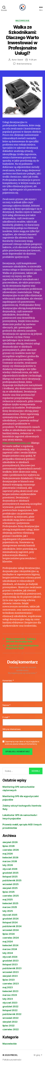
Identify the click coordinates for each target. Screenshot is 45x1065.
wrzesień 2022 (10, 1018)
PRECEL (14, 1055)
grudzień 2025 (10, 872)
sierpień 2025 (10, 888)
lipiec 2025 (8, 892)
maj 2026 (7, 853)
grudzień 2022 (10, 1006)
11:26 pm (33, 59)
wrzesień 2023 (10, 972)
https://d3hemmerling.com (16, 443)
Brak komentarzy (24, 64)
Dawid (20, 59)
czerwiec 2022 (10, 1029)
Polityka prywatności (11, 1059)
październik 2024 (12, 926)
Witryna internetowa (11, 729)
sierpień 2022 (10, 1021)
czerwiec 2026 (10, 850)
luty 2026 (7, 865)
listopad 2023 (10, 964)
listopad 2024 (10, 922)
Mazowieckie (23, 20)
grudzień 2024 (10, 918)
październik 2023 (12, 968)
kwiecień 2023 (10, 991)
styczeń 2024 (9, 956)
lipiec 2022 (8, 1025)
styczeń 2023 (9, 1002)
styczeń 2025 (9, 914)
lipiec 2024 (8, 934)
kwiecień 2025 (10, 903)
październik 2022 (11, 1014)
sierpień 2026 (10, 842)
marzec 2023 (9, 995)
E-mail (6, 717)
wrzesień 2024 (10, 930)
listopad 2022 (10, 1010)
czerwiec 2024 (10, 937)
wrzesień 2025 (10, 884)
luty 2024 (7, 953)
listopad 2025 (10, 876)
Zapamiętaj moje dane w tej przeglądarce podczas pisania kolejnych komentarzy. (22, 742)
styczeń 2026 (9, 869)
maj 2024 (7, 941)
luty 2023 (7, 999)
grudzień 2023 (10, 960)
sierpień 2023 (10, 976)
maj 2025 (7, 899)
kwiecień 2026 (10, 857)
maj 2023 (7, 987)
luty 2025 (7, 911)
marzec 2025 (9, 907)
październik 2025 (12, 880)
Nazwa (6, 705)
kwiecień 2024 (10, 945)
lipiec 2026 (8, 846)
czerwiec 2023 (10, 983)
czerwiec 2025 (10, 895)
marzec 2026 (9, 861)
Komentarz (8, 681)
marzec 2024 (9, 949)
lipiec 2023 (8, 979)
